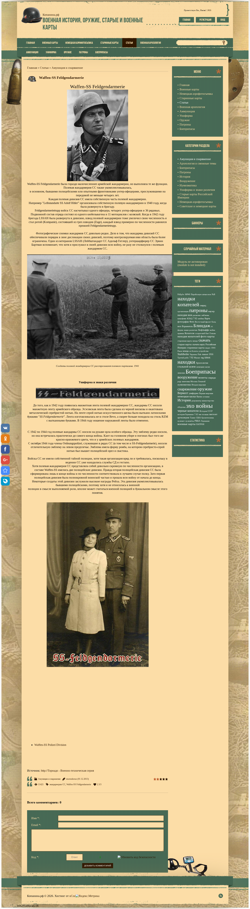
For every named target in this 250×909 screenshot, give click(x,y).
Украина (193, 354)
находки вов (185, 315)
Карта (207, 318)
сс (212, 326)
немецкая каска (187, 396)
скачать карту (198, 344)
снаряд (203, 305)
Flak (199, 354)
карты (210, 336)
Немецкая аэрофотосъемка (196, 201)
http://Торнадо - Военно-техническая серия (67, 770)
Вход (223, 19)
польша (205, 414)
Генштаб (202, 382)
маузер (211, 311)
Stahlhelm (183, 354)
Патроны (185, 172)
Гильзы (213, 333)
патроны (198, 310)
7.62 (195, 318)
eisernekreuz (71, 779)
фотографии (183, 322)
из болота (193, 351)
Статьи (44, 67)
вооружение (187, 377)
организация (183, 311)
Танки (192, 418)
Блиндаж (201, 325)
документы (196, 401)
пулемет (181, 421)
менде (195, 341)
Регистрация (205, 19)
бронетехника (208, 418)
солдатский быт (202, 333)
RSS (209, 10)
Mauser (197, 358)
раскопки (197, 315)
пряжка (181, 333)
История (185, 176)
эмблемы (205, 315)
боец (214, 322)
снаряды (212, 377)
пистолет (213, 414)
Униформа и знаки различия (197, 189)
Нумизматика (188, 185)
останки (206, 397)
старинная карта (185, 341)
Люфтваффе (203, 330)
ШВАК (207, 358)
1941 (213, 348)
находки (186, 362)
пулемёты (189, 421)
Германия (205, 421)
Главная (186, 19)
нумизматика (184, 384)
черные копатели (188, 410)
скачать (204, 340)
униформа (193, 393)
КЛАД (190, 319)
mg (202, 357)
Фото (191, 322)
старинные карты (196, 347)
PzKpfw (181, 294)
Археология (202, 362)
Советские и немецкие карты (198, 206)
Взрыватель (187, 326)
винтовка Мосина (189, 382)
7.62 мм (197, 414)
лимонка (181, 373)
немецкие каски (203, 367)
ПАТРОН (200, 424)
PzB (213, 294)
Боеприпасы (187, 167)
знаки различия (190, 330)
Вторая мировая (199, 385)
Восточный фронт (203, 322)
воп (179, 326)
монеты (202, 377)
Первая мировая (206, 393)
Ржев (180, 351)
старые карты (185, 344)
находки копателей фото (192, 336)
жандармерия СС (57, 784)
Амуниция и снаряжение (67, 67)
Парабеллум (196, 294)
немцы (186, 351)
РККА (197, 421)
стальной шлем (187, 366)
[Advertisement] (97, 710)
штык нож (206, 294)
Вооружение (187, 181)
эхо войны (199, 405)
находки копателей (188, 301)
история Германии (186, 414)
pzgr (179, 382)
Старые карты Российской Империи (195, 196)
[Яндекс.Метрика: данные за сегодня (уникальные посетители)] (87, 896)
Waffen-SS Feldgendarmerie (78, 784)
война (212, 330)
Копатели (189, 333)
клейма (201, 319)
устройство (204, 351)
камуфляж (182, 319)
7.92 (191, 357)
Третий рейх (183, 358)
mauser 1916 (207, 354)
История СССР (205, 411)
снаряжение (187, 389)
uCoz (72, 895)
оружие (204, 388)
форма (180, 330)
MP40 (187, 294)
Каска (199, 396)
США (198, 418)
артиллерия (183, 417)
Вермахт (183, 393)
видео (207, 348)
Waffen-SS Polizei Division (50, 744)
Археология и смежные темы (198, 163)
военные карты (186, 424)
